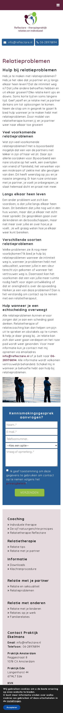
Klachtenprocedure (23, 569)
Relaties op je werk (23, 612)
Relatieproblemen (22, 590)
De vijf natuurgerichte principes (31, 528)
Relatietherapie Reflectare (28, 532)
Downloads (17, 565)
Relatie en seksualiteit (25, 586)
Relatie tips (17, 546)
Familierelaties (20, 616)
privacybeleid (16, 483)
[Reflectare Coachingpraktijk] (30, 21)
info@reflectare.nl (19, 42)
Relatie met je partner (25, 551)
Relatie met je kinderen (25, 608)
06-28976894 (48, 42)
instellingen (14, 701)
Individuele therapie (23, 524)
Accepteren (12, 707)
